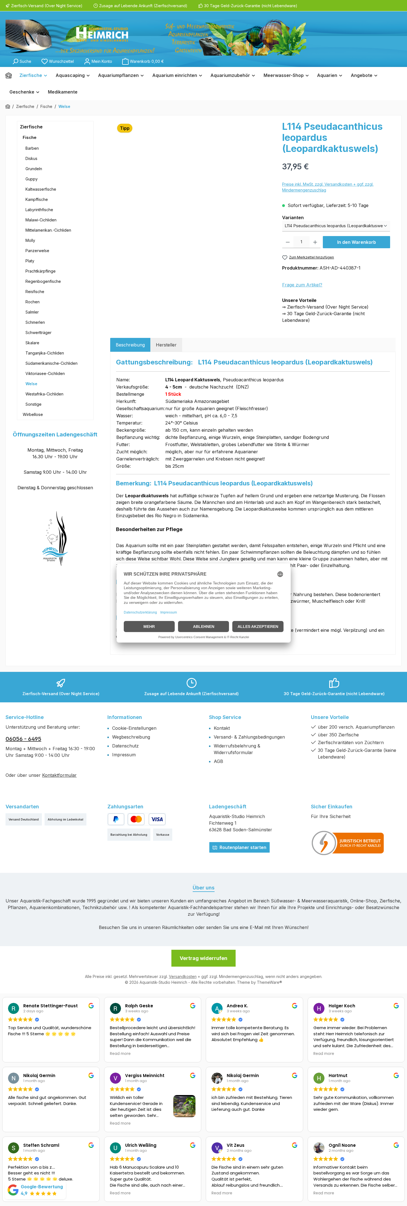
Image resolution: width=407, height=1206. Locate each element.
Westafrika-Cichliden (44, 394)
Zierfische (31, 127)
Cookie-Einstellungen (134, 728)
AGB (218, 761)
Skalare (32, 342)
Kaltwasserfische (40, 189)
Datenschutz (125, 746)
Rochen (32, 301)
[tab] (130, 345)
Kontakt (222, 728)
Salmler (32, 312)
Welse (31, 383)
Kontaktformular (59, 775)
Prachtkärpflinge (40, 271)
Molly (30, 240)
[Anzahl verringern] (287, 242)
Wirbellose (33, 414)
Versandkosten (183, 976)
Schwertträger (38, 332)
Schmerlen (35, 322)
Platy (29, 260)
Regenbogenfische (43, 281)
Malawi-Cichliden (40, 220)
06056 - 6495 (23, 739)
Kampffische (36, 199)
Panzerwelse (37, 250)
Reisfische (34, 291)
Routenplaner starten (242, 847)
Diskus (31, 158)
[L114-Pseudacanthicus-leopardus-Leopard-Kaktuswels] (193, 180)
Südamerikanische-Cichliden (51, 363)
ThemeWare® (269, 982)
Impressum (124, 754)
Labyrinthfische (39, 209)
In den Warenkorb (356, 242)
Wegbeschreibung (131, 737)
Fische (30, 137)
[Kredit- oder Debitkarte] (146, 819)
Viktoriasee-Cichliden (45, 373)
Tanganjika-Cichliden (44, 353)
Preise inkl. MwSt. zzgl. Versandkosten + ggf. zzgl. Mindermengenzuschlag (327, 187)
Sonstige (33, 404)
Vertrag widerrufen (203, 958)
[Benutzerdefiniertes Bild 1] (348, 843)
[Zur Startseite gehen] (156, 38)
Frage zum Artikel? (302, 285)
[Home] (11, 75)
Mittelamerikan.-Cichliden (48, 230)
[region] (193, 180)
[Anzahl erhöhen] (315, 242)
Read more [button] (120, 1053)
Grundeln (33, 168)
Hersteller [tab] (166, 345)
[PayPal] (116, 819)
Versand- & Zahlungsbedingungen (249, 737)
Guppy (31, 179)
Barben (32, 148)
